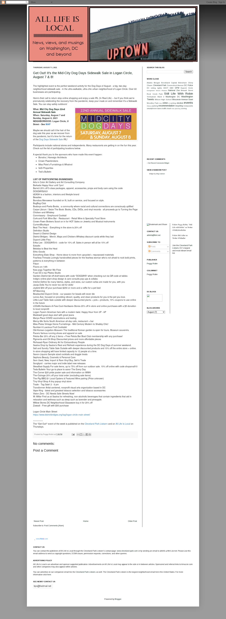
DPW (177, 88)
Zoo (160, 103)
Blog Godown (160, 174)
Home (85, 521)
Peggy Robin (152, 264)
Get (149, 163)
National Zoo (174, 90)
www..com (42, 539)
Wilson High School (163, 99)
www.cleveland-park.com (127, 551)
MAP (48, 124)
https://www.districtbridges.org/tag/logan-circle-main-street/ (61, 414)
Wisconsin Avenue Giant (182, 99)
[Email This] (78, 434)
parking (155, 106)
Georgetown (151, 90)
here (49, 575)
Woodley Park (153, 103)
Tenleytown (151, 97)
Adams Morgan (153, 83)
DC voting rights (154, 88)
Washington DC (173, 97)
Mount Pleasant (161, 90)
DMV (171, 88)
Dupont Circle (187, 88)
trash (169, 108)
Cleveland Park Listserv (96, 423)
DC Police (188, 85)
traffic (164, 108)
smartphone (152, 108)
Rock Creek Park (155, 94)
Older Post (132, 521)
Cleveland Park (159, 85)
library (149, 106)
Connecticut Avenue (175, 85)
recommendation (167, 105)
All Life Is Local (123, 423)
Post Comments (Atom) (54, 526)
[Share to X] (83, 434)
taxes (159, 108)
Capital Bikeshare (179, 83)
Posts (152, 247)
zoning (184, 108)
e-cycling (172, 103)
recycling (179, 106)
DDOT (165, 88)
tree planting (176, 108)
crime (165, 103)
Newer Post (39, 521)
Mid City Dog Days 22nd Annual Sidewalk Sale (49, 111)
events (188, 102)
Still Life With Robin (178, 93)
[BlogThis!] (81, 434)
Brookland (165, 83)
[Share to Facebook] (86, 434)
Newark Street (187, 90)
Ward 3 (160, 97)
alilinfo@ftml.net (153, 235)
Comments (155, 251)
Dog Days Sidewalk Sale (51, 139)
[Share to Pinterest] (89, 434)
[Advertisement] (170, 133)
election (180, 103)
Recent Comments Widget (160, 163)
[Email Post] (73, 434)
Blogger (118, 599)
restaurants (188, 106)
